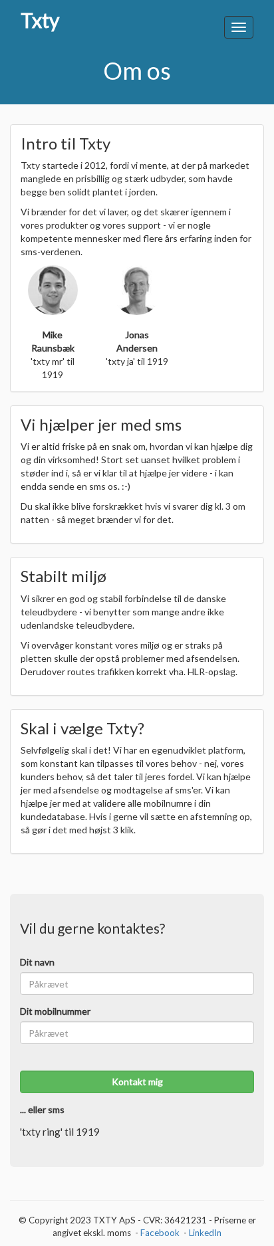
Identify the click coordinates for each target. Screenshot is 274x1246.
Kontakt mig (137, 1081)
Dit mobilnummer (55, 1011)
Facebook (160, 1232)
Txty (40, 21)
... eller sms (42, 1109)
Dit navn (37, 962)
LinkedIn (205, 1232)
